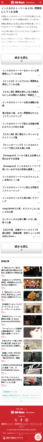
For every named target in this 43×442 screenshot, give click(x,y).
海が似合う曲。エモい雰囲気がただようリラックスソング (20, 114)
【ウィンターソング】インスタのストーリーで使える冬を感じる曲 (21, 147)
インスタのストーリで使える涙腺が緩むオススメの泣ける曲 (21, 125)
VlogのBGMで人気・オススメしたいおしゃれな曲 (21, 210)
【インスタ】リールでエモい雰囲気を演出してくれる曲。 (21, 83)
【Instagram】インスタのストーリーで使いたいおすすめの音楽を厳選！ (21, 168)
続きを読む (21, 59)
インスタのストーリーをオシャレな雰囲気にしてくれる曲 (21, 72)
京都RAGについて (21, 424)
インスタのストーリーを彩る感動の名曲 (21, 104)
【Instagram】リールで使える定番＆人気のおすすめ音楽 (21, 157)
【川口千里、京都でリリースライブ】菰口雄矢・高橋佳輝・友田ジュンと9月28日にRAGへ (21, 233)
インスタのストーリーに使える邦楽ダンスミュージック (21, 189)
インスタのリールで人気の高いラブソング (21, 200)
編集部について (7, 424)
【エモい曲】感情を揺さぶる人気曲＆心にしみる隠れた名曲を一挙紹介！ (21, 94)
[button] (38, 437)
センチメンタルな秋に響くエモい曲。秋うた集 (21, 221)
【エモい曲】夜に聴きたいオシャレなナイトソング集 (21, 136)
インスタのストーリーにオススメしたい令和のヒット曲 (21, 179)
